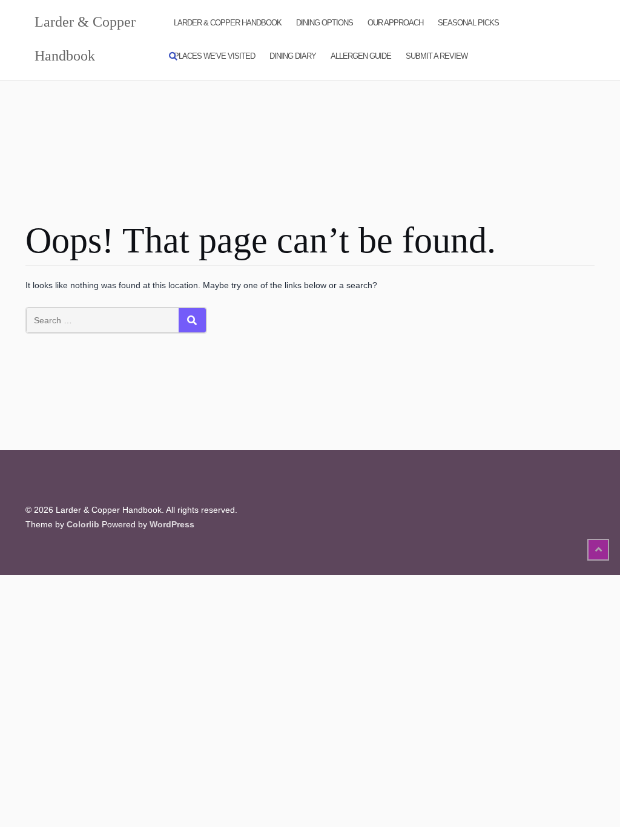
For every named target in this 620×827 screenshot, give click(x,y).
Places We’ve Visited (214, 56)
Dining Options (324, 22)
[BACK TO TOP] (598, 550)
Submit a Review (436, 56)
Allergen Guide (361, 56)
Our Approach (395, 22)
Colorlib (83, 524)
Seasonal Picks (468, 22)
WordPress (172, 524)
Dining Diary (292, 56)
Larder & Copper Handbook (228, 22)
